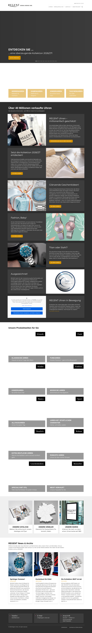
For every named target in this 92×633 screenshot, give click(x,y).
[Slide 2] (39, 61)
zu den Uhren (16, 173)
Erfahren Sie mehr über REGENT (61, 141)
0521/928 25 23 (15, 617)
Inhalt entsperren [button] (27, 308)
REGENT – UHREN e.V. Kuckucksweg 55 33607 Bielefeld (69, 619)
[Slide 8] (53, 61)
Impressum (64, 627)
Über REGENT (76, 6)
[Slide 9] (56, 61)
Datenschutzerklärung (76, 627)
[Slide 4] (44, 61)
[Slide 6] (48, 61)
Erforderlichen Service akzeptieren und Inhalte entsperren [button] (27, 312)
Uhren (50, 6)
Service (68, 6)
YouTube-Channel (54, 311)
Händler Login (80, 3)
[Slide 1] (36, 61)
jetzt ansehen (14, 57)
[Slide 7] (51, 61)
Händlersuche (59, 6)
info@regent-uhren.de (43, 617)
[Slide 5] (46, 61)
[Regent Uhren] (20, 5)
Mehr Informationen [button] (27, 305)
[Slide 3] (41, 61)
